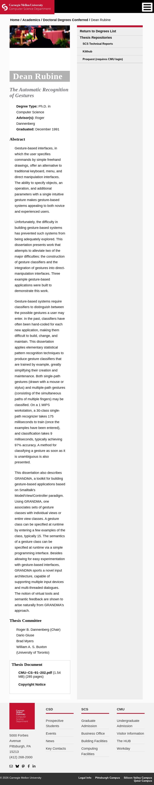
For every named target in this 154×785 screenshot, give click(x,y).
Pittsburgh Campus (107, 777)
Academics (31, 20)
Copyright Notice (32, 684)
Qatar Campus (143, 780)
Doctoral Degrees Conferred (65, 20)
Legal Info (85, 777)
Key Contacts (56, 748)
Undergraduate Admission (128, 723)
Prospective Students (54, 723)
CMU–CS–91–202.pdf (35, 673)
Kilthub (87, 51)
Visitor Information (130, 733)
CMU (121, 709)
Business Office (93, 733)
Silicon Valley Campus (138, 777)
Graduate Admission (89, 723)
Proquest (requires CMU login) (103, 59)
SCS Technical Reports (98, 43)
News (50, 741)
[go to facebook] (29, 766)
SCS (84, 709)
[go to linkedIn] (33, 766)
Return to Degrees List (98, 31)
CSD (49, 709)
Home (15, 20)
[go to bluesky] (17, 766)
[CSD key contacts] (11, 766)
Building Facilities (94, 741)
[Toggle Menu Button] (147, 7)
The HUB (124, 741)
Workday (123, 748)
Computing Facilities (89, 751)
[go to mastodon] (23, 766)
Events (51, 733)
